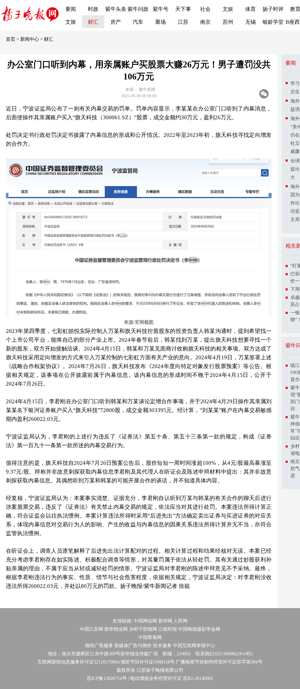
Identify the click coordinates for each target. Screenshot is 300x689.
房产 (115, 22)
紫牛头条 (115, 9)
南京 (205, 22)
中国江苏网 (91, 629)
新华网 (165, 620)
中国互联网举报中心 (194, 645)
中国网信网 (145, 620)
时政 (93, 9)
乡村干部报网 (143, 629)
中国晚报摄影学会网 (199, 629)
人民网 (180, 620)
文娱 (228, 9)
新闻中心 (29, 39)
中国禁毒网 (150, 637)
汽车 (138, 22)
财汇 (93, 22)
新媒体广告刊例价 (133, 645)
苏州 (228, 22)
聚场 (160, 22)
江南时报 (167, 629)
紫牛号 (160, 9)
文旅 (70, 22)
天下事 (183, 9)
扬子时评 (273, 9)
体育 (250, 9)
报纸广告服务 (99, 645)
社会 (205, 9)
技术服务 (162, 645)
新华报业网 (116, 629)
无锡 (250, 22)
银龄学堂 (273, 22)
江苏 (183, 22)
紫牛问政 (138, 9)
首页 (10, 39)
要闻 (70, 9)
